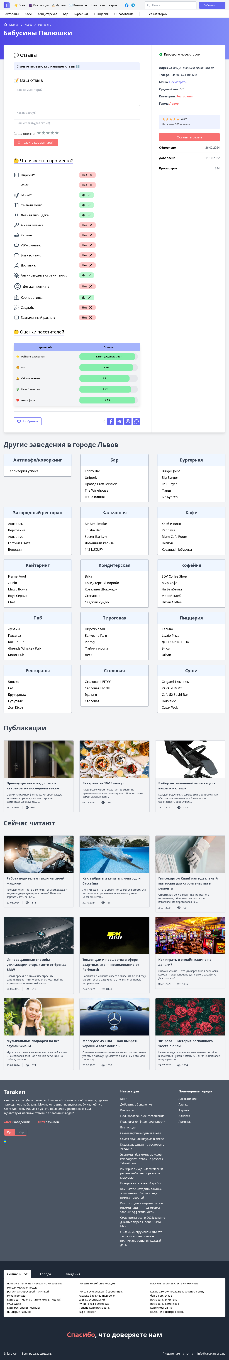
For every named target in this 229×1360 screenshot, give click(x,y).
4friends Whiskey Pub (24, 648)
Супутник (15, 701)
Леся (88, 655)
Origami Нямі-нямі (176, 681)
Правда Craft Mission (101, 484)
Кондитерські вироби (102, 583)
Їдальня (91, 694)
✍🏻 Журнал (58, 5)
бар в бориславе (161, 1295)
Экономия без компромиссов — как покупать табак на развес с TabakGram (142, 1159)
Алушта (184, 1110)
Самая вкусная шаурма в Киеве (142, 1139)
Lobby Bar (92, 471)
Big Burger (170, 477)
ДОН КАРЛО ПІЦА (175, 642)
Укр (21, 1132)
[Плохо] (43, 133)
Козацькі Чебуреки (177, 549)
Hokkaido (169, 701)
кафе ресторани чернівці (23, 1307)
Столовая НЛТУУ (98, 681)
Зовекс (13, 681)
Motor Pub (16, 655)
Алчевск (184, 1116)
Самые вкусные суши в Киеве (140, 1133)
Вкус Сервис (17, 596)
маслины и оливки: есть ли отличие (174, 1283)
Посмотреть (178, 82)
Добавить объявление (136, 1104)
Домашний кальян (99, 543)
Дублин (14, 629)
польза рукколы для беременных (101, 1291)
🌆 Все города (39, 5)
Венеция (15, 549)
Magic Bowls (17, 589)
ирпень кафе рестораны (94, 1307)
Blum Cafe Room (174, 536)
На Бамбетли (172, 589)
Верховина (16, 530)
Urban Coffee (172, 602)
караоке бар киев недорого (97, 1295)
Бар (65, 14)
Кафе (28, 14)
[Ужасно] (39, 133)
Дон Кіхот (15, 707)
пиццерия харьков (19, 1311)
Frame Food (17, 576)
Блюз (166, 648)
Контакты (127, 1110)
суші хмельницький (92, 1299)
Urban (166, 655)
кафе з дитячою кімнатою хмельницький (34, 1299)
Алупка (183, 1104)
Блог (123, 1099)
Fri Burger (169, 484)
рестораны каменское (164, 1303)
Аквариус (15, 536)
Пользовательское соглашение (142, 1116)
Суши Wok (170, 707)
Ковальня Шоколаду (101, 589)
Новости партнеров (103, 5)
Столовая (92, 701)
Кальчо (167, 629)
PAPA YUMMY (172, 688)
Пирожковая (95, 629)
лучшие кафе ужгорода (94, 1303)
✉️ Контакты (78, 5)
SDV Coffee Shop (174, 576)
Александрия (188, 1099)
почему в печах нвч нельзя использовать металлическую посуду (34, 1285)
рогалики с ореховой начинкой (28, 1291)
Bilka (88, 576)
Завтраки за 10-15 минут (103, 783)
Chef (11, 602)
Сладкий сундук (97, 602)
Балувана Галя (96, 635)
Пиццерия (101, 14)
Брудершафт (18, 694)
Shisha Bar (93, 530)
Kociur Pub (16, 642)
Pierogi (90, 642)
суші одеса (14, 1303)
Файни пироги (96, 648)
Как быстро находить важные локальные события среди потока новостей (141, 1193)
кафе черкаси (87, 1311)
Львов (174, 103)
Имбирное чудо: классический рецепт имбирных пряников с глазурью (141, 1173)
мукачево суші (16, 1295)
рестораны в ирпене (163, 1299)
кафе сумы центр (161, 1307)
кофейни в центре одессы (167, 1311)
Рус (9, 1132)
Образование (123, 14)
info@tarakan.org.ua (211, 1354)
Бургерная (81, 14)
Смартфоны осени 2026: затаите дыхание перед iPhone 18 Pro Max (142, 1222)
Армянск (185, 1122)
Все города (128, 1127)
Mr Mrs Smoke (96, 524)
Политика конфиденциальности (142, 1122)
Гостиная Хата (19, 543)
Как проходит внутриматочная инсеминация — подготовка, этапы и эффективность (142, 1207)
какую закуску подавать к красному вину (177, 1291)
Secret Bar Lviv (96, 536)
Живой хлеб (171, 596)
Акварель (15, 524)
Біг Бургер (170, 497)
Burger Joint (171, 471)
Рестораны (11, 14)
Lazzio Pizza (170, 635)
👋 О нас (20, 5)
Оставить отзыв (189, 137)
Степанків (92, 596)
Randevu (168, 530)
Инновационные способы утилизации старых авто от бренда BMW (37, 964)
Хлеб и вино (171, 524)
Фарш (166, 490)
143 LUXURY (94, 549)
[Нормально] (48, 133)
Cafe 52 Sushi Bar (175, 694)
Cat (10, 688)
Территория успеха (23, 471)
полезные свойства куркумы (97, 1283)
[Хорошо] (52, 133)
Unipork (91, 477)
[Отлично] (57, 133)
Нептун (167, 543)
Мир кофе (169, 583)
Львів (12, 583)
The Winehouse (96, 490)
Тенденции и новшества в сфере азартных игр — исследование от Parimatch (110, 964)
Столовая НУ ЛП (97, 688)
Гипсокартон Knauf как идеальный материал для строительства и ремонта (188, 883)
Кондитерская (47, 14)
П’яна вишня (95, 497)
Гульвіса (14, 635)
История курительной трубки (141, 1183)
